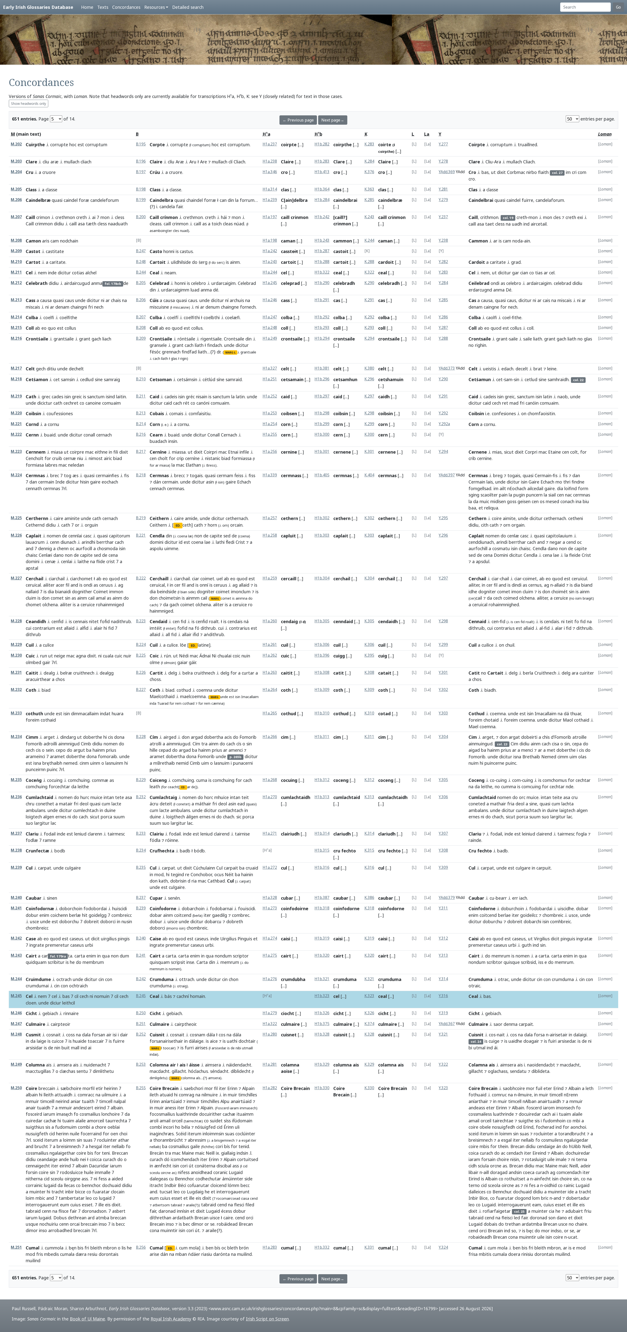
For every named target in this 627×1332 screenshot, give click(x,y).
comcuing (531, 786)
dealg (49, 673)
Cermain (543, 475)
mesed (552, 501)
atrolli (155, 744)
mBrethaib (164, 763)
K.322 (369, 272)
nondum (223, 956)
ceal (337, 273)
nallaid (32, 591)
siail (552, 495)
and (29, 548)
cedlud (87, 379)
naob (562, 397)
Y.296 (443, 535)
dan (33, 482)
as (204, 224)
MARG (215, 598)
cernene (342, 452)
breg (498, 475)
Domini (501, 555)
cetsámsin (187, 379)
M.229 (16, 644)
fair (179, 206)
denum (212, 307)
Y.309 (443, 867)
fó (197, 628)
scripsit (178, 962)
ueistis (489, 369)
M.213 (16, 300)
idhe (473, 591)
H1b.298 (321, 413)
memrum (229, 962)
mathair (498, 804)
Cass (30, 300)
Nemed (548, 757)
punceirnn (36, 769)
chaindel (194, 200)
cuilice (488, 645)
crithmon (489, 217)
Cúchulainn (204, 868)
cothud (184, 690)
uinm (95, 763)
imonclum (241, 591)
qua (106, 956)
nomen (54, 536)
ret (505, 403)
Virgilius (542, 939)
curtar (248, 673)
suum (119, 817)
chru (30, 804)
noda (517, 241)
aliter (218, 604)
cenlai (66, 561)
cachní (183, 996)
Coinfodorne (482, 908)
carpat (44, 868)
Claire (156, 162)
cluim (31, 598)
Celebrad (159, 283)
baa (472, 508)
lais (489, 482)
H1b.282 (321, 144)
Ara (497, 162)
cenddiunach (481, 542)
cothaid (188, 703)
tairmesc (116, 834)
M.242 (16, 938)
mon (104, 217)
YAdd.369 (447, 171)
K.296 (369, 379)
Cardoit (477, 262)
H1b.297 (321, 396)
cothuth (34, 713)
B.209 (141, 338)
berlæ (75, 915)
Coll (30, 328)
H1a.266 (270, 736)
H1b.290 (321, 282)
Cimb (86, 744)
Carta (202, 962)
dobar (156, 915)
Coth (31, 690)
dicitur (64, 273)
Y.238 (443, 240)
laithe (83, 561)
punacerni (243, 763)
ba (88, 750)
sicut (509, 452)
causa (46, 300)
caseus (76, 939)
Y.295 (443, 518)
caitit (287, 673)
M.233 (16, 713)
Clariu (32, 834)
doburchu (492, 921)
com (582, 172)
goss (511, 501)
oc (72, 548)
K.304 (369, 578)
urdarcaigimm (175, 290)
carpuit (543, 868)
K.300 (369, 434)
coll (284, 328)
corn (285, 424)
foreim (32, 720)
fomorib (34, 744)
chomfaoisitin (541, 413)
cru (574, 797)
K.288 (369, 261)
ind (526, 224)
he (72, 962)
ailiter (49, 585)
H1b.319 (321, 938)
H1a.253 (270, 413)
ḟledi (230, 542)
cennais (80, 621)
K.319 (369, 938)
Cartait (495, 673)
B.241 (141, 955)
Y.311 (443, 908)
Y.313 (443, 955)
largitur (41, 823)
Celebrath (37, 283)
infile (244, 452)
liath (537, 339)
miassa (179, 452)
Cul (29, 868)
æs (75, 475)
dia (560, 488)
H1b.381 (321, 368)
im (568, 172)
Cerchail (34, 578)
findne (578, 482)
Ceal (154, 273)
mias (497, 452)
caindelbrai (345, 200)
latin (240, 397)
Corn (155, 424)
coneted (477, 804)
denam (62, 307)
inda (153, 703)
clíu (171, 162)
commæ (100, 780)
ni (102, 300)
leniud (80, 834)
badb (185, 851)
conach (567, 501)
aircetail (539, 224)
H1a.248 (270, 327)
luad (195, 290)
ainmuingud (481, 744)
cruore (175, 172)
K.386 (369, 897)
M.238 (16, 850)
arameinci (35, 756)
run (43, 656)
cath (57, 403)
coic (236, 656)
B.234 (141, 850)
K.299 (369, 423)
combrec (240, 915)
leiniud (528, 834)
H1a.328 (270, 897)
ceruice (88, 604)
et (481, 508)
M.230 (16, 655)
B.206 (141, 300)
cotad (384, 713)
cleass (155, 224)
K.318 (369, 908)
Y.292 (443, 413)
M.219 (16, 396)
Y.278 (443, 161)
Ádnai (205, 656)
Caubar (33, 898)
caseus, (519, 939)
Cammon (478, 241)
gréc (190, 397)
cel (284, 273)
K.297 (369, 396)
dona (119, 737)
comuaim (220, 403)
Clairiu (157, 834)
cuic (118, 656)
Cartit (156, 673)
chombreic (197, 928)
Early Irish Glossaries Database (38, 7)
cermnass (291, 475)
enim (44, 915)
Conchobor (201, 874)
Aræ (180, 162)
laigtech (567, 810)
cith (484, 525)
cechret (70, 403)
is (500, 241)
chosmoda (107, 548)
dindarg (68, 737)
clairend (221, 834)
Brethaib (531, 757)
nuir (127, 656)
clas (285, 190)
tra (204, 744)
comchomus (555, 780)
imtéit (156, 628)
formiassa (241, 458)
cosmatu (501, 548)
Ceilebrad (479, 283)
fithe (516, 317)
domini (32, 561)
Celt (30, 369)
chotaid (491, 720)
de (64, 536)
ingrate (36, 945)
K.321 (369, 978)
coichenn (59, 915)
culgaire (177, 887)
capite (86, 555)
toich (217, 224)
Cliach (239, 162)
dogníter (206, 591)
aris (45, 241)
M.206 (16, 199)
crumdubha (293, 979)
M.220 (16, 413)
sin (516, 379)
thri (566, 482)
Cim (473, 737)
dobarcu (213, 921)
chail (504, 578)
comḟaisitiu (200, 413)
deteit (166, 804)
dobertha (213, 737)
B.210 (141, 379)
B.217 (141, 451)
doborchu (69, 921)
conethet (45, 804)
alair (98, 628)
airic (108, 458)
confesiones (504, 413)
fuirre (527, 200)
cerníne (192, 458)
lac (190, 823)
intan (109, 797)
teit (569, 621)
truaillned (527, 144)
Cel (29, 273)
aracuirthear (38, 679)
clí (230, 162)
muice (96, 797)
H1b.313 (321, 796)
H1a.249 (270, 338)
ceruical (33, 585)
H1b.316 (321, 867)
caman (288, 241)
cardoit (386, 262)
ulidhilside (181, 262)
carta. (544, 956)
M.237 (16, 833)
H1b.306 (321, 644)
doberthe (92, 737)
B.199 (141, 199)
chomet (33, 604)
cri (574, 172)
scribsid (528, 962)
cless (119, 217)
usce (34, 921)
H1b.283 (321, 161)
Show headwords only (28, 103)
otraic (474, 986)
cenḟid (57, 621)
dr (218, 352)
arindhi (88, 542)
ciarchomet (81, 578)
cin (101, 979)
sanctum (96, 397)
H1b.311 (321, 736)
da (475, 501)
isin (67, 397)
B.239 (141, 908)
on (523, 413)
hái (224, 217)
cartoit (288, 262)
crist (110, 561)
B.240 (141, 938)
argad (197, 737)
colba (286, 317)
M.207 (16, 216)
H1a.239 (270, 199)
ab (37, 328)
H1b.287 (321, 251)
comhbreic (560, 921)
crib (472, 458)
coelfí (172, 317)
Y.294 (443, 451)
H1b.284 (321, 199)
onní (204, 585)
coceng (341, 780)
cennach (158, 488)
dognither (82, 591)
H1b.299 (321, 423)
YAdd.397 (447, 475)
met (551, 750)
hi (105, 628)
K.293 (369, 327)
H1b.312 (321, 779)
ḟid (523, 621)
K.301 (369, 451)
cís (238, 744)
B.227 (141, 689)
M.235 (16, 779)
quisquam (160, 962)
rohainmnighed (504, 604)
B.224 (141, 644)
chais (116, 300)
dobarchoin (193, 908)
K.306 (369, 644)
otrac (503, 979)
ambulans (35, 810)
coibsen (289, 413)
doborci (108, 921)
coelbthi (212, 317)
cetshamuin (390, 379)
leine (551, 369)
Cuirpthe (35, 144)
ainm (235, 262)
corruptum (239, 144)
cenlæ (513, 536)
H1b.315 (321, 850)
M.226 (16, 535)
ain (527, 241)
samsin (68, 379)
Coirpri (210, 452)
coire (497, 518)
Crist (240, 542)
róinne (171, 840)
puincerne (494, 763)
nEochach (516, 488)
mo (558, 482)
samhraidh (558, 379)
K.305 (369, 621)
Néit (229, 874)
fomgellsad (480, 488)
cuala (108, 656)
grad (516, 262)
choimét (559, 591)
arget (49, 737)
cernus (535, 585)
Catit (474, 673)
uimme (171, 548)
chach (228, 817)
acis (228, 737)
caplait (340, 536)
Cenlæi (45, 555)
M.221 (16, 423)
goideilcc (529, 915)
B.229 (141, 779)
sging (474, 495)
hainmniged (161, 611)
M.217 (16, 368)
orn (506, 525)
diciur (55, 1003)
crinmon (180, 224)
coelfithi (192, 317)
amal (101, 598)
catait (384, 673)
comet (57, 598)
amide (191, 518)
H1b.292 (321, 317)
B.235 (141, 867)
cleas (228, 224)
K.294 (369, 338)
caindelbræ (390, 200)
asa (81, 224)
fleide (574, 555)
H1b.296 (321, 379)
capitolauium (559, 536)
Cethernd (35, 525)
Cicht (31, 1013)
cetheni (575, 518)
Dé (508, 290)
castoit (341, 251)
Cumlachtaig (163, 797)
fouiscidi (246, 908)
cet (56, 379)
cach (189, 345)
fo (576, 621)
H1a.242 (270, 251)
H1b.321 (321, 978)
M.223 (16, 451)
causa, (487, 300)
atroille (579, 737)
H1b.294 (321, 338)
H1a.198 (270, 240)
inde (52, 273)
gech (41, 369)
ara (575, 673)
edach (507, 369)
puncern (534, 495)
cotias (78, 273)
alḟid (84, 628)
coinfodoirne (294, 908)
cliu (46, 162)
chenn (63, 548)
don (45, 598)
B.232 (141, 796)
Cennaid (477, 621)
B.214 (141, 423)
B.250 (141, 1013)
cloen (31, 1003)
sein (50, 750)
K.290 (369, 282)
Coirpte (477, 144)
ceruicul (579, 578)
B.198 (141, 189)
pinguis (568, 939)
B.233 (141, 833)
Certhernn (37, 518)
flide (100, 561)
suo (29, 823)
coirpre (77, 452)
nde (569, 786)
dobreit (91, 921)
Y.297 (443, 578)
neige (59, 656)
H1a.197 (270, 216)
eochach (110, 482)
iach (523, 898)
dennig (45, 548)
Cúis (154, 300)
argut (79, 750)
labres (51, 465)
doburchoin (512, 908)
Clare (31, 162)
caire (58, 518)
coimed (510, 598)
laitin (121, 397)
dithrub (208, 628)
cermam (225, 475)
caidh (384, 397)
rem (178, 703)
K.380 (369, 368)
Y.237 (443, 216)
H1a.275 (270, 955)
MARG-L (230, 352)
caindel (71, 200)
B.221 (141, 535)
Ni (214, 656)
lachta (567, 804)
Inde (60, 482)
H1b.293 (321, 327)
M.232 (16, 689)
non (68, 555)
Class (31, 190)
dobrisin (178, 881)
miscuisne (159, 307)
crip (180, 458)
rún (167, 656)
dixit (501, 172)
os (542, 501)
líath (199, 345)
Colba (32, 317)
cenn (54, 542)
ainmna (241, 598)
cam (54, 241)
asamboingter (161, 230)
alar (559, 628)
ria (194, 881)
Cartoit (158, 262)
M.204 (16, 171)
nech (512, 307)
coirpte (289, 144)
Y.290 (443, 379)
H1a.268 (270, 779)
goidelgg (98, 915)
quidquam (36, 962)
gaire (95, 482)
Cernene (478, 452)
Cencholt (34, 458)
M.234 (16, 736)
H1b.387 (321, 897)
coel (506, 317)
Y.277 (443, 144)
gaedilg (219, 915)
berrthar (105, 542)
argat (514, 737)
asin (210, 482)
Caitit (32, 673)
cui (28, 628)
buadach (158, 441)
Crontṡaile (37, 339)
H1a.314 (270, 189)
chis (546, 737)
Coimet (100, 591)
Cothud (476, 713)
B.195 (141, 144)
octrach (64, 979)
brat (537, 369)
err (515, 898)
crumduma (161, 986)
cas (336, 300)
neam (170, 273)
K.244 (369, 240)
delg (172, 673)
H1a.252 (270, 396)
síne (220, 379)
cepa (577, 744)
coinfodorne (346, 908)
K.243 (369, 216)
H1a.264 (270, 689)
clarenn (95, 834)
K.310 (369, 713)
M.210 (16, 261)
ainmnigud (69, 744)
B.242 (141, 978)
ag (120, 585)
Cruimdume (38, 979)
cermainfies (107, 475)
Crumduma (162, 979)
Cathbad (216, 881)
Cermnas (35, 475)
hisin (84, 482)
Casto (156, 251)
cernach (110, 518)
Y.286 (443, 317)
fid (111, 628)
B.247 (141, 251)
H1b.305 (321, 621)
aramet (57, 756)
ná (246, 621)
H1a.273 (270, 908)
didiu (59, 224)
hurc (84, 797)
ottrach (186, 979)
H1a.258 (270, 535)
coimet (207, 578)
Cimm (32, 737)
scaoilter (489, 495)
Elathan (193, 465)
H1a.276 (270, 978)
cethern (289, 518)
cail (91, 598)
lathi (220, 542)
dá (566, 713)
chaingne (230, 307)
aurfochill (478, 548)
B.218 (141, 475)
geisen (524, 501)
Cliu (489, 162)
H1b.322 (321, 272)
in (110, 452)
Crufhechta (162, 851)
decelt (522, 369)
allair (187, 634)
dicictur (44, 403)
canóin (532, 403)
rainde (475, 840)
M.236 (16, 796)
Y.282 (443, 261)
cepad (165, 750)
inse (190, 962)
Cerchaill (159, 578)
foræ (84, 200)
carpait (231, 868)
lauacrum (35, 542)
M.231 (16, 672)
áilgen (192, 817)
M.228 (16, 621)
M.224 (16, 475)
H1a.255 (270, 434)
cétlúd (209, 379)
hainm (99, 750)
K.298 (369, 413)
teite (557, 797)
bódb (199, 851)
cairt (286, 956)
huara (117, 713)
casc (87, 536)
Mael (473, 726)
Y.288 (443, 338)
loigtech (34, 817)
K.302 (369, 518)
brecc (179, 475)
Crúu (155, 172)
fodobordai (95, 908)
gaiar (182, 662)
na (508, 224)
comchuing (79, 780)
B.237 (141, 897)
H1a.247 (270, 317)
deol (84, 804)
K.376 (369, 171)
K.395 (369, 655)
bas (485, 172)
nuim (474, 763)
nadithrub (121, 621)
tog (67, 475)
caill (73, 224)
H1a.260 (270, 621)
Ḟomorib (248, 737)
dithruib (477, 628)
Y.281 (443, 189)
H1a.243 (270, 261)
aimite (509, 518)
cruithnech (83, 673)
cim (285, 737)
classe (175, 190)
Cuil (30, 645)
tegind (177, 874)
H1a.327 (270, 368)
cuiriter (586, 673)
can (223, 200)
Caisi (474, 939)
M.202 (16, 144)
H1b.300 (321, 434)
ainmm (193, 598)
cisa (555, 744)
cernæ (69, 458)
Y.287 (443, 327)
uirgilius (109, 939)
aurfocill (84, 548)
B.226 (141, 672)
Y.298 (443, 621)
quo (52, 328)
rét (186, 403)
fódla (155, 840)
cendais (235, 621)
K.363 (369, 189)
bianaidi (63, 591)
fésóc (155, 352)
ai (94, 217)
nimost (96, 458)
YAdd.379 (447, 897)
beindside (166, 591)
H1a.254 (270, 423)
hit (84, 915)
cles (176, 230)
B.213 (141, 413)
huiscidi (119, 908)
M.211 (16, 272)
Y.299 (443, 644)
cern (285, 435)
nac (568, 495)
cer (177, 585)
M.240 (16, 897)
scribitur (56, 962)
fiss (252, 475)
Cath (31, 397)
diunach (68, 542)
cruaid (252, 868)
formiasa (35, 465)
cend (571, 542)
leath (155, 786)
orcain (236, 525)
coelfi (48, 317)
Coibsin (33, 413)
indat (105, 713)
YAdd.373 (447, 368)
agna (81, 656)
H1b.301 (321, 451)
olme (155, 662)
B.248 (141, 261)
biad (117, 458)
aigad (474, 750)
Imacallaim (250, 696)
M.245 (16, 995)
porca (106, 817)
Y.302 (443, 689)
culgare (523, 868)
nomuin (101, 996)
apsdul (482, 561)
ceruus (106, 585)
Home (87, 7)
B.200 (141, 216)
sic (238, 817)
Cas (472, 300)
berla (528, 673)
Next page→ (332, 120)
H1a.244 (270, 272)
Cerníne (158, 452)
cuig (382, 656)
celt (285, 369)
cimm (562, 757)
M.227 (16, 578)
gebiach (50, 1013)
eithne (101, 452)
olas (582, 757)
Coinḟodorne (163, 908)
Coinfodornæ (40, 908)
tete (119, 797)
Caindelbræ (38, 200)
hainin (247, 874)
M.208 (16, 240)
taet (489, 224)
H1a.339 (270, 475)
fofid (182, 628)
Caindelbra (161, 200)
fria (510, 804)
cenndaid (343, 621)
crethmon (65, 217)
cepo (61, 750)
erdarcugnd (480, 290)
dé (215, 290)
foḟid (105, 621)
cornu (183, 424)
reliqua (491, 508)
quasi (57, 200)
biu (586, 501)
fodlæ (32, 840)
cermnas (51, 488)
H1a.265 (270, 713)
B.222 (141, 578)
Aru (192, 162)
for (503, 307)
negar (555, 542)
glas (174, 358)
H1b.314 (321, 833)
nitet (94, 621)
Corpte (157, 144)
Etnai (233, 452)
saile (513, 339)
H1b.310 (321, 713)
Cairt (31, 956)
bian (184, 592)
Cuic (30, 656)
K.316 (369, 867)
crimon (43, 217)
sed (97, 555)
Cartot (33, 262)
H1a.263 (270, 672)
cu (492, 898)
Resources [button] (154, 7)
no (580, 339)
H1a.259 (270, 578)
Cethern (477, 518)
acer (60, 585)
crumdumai (37, 986)
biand (586, 585)
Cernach (229, 435)
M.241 (16, 908)
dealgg (107, 673)
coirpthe (342, 144)
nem (42, 273)
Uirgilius (228, 939)
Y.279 (443, 199)
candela (167, 206)
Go (618, 7)
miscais (33, 307)
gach (96, 339)
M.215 (16, 327)
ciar (195, 578)
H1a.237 (270, 144)
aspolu (156, 548)
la (237, 200)
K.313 (369, 796)
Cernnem (36, 452)
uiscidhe (566, 908)
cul (284, 868)
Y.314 (443, 978)
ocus (219, 874)
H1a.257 (270, 518)
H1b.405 (321, 475)
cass (285, 300)
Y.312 (443, 938)
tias (539, 273)
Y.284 (443, 282)
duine (110, 810)
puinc (52, 769)
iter (207, 915)
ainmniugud (178, 744)
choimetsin (170, 598)
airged (169, 737)
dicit (95, 939)
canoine (93, 403)
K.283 (369, 144)
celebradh (344, 283)
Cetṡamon (37, 379)
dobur (32, 915)
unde (80, 300)
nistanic (212, 458)
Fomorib (477, 757)
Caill (30, 217)
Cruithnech (545, 673)
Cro (472, 172)
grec (46, 397)
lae (207, 542)
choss (155, 679)
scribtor (494, 962)
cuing (501, 780)
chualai (224, 656)
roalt (214, 621)
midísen (498, 501)
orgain (517, 525)
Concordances (126, 7)
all (168, 634)
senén (174, 898)
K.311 (369, 736)
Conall (213, 435)
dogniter (487, 591)
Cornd (32, 424)
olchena (50, 604)
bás (168, 996)
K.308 (369, 672)
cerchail (341, 578)
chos (476, 679)
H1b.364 (321, 189)
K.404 (369, 475)
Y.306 (443, 796)
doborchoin (70, 908)
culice (172, 645)
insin (172, 441)
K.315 (369, 850)
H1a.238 (270, 161)
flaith (543, 172)
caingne (491, 307)
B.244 (141, 272)
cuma (201, 780)
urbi (209, 945)
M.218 (16, 379)
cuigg (339, 656)
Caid (154, 397)
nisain (201, 397)
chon (233, 979)
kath (163, 881)
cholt (163, 458)
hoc (72, 144)
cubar (287, 898)
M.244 (16, 978)
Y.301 (443, 672)
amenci (236, 750)
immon (116, 591)
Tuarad (163, 703)
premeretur (57, 945)
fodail (50, 834)
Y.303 (443, 713)
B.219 (141, 518)
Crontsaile (234, 339)
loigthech (175, 817)
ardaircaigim (539, 283)
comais (176, 413)
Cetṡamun (480, 379)
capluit (288, 536)
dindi (516, 585)
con (108, 979)
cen (153, 458)
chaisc (31, 555)
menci (527, 750)
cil (76, 996)
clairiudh (290, 834)
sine (99, 379)
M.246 (16, 1013)
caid (168, 403)
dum (124, 956)
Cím (154, 737)
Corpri (531, 452)
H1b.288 (321, 261)
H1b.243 (321, 240)
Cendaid (158, 621)
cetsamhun (345, 379)
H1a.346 (270, 171)
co (531, 273)
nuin (245, 656)
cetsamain (292, 379)
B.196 (141, 161)
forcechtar (59, 786)
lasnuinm (114, 763)
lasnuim (221, 763)
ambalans (478, 810)
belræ (66, 673)
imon (516, 591)
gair (46, 662)
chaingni (79, 307)
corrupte (59, 144)
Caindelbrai (481, 200)
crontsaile (291, 339)
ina (578, 501)
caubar (340, 898)
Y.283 (443, 272)
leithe (486, 786)
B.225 (141, 655)
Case (31, 939)
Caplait (33, 536)
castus (186, 251)
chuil (509, 645)
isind (110, 397)
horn (212, 525)
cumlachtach (230, 810)
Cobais (157, 413)
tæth (91, 224)
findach (214, 345)
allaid (244, 585)
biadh (490, 690)
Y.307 (443, 833)
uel (220, 578)
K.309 (369, 689)
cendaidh (388, 621)
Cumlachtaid (39, 797)
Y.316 (443, 995)
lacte (116, 804)
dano (58, 555)
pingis (124, 939)
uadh (517, 224)
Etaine (554, 452)
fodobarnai (221, 908)
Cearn (156, 435)
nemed (70, 763)
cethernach (237, 518)
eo (44, 328)
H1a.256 (270, 451)
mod (159, 874)
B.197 (141, 171)
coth (286, 690)
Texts (102, 7)
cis (110, 737)
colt (574, 452)
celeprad (290, 283)
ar (495, 241)
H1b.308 (321, 672)
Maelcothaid (162, 696)
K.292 (369, 317)
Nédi (184, 656)
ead (241, 804)
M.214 (16, 317)
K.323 (369, 995)
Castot (33, 251)
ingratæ (584, 939)
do (194, 262)
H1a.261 (270, 644)
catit (338, 673)
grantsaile (248, 352)
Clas (473, 190)
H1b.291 (321, 300)
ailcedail (535, 488)
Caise (155, 939)
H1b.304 (321, 578)
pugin (519, 495)
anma (206, 290)
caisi (285, 939)
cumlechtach (85, 810)
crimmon (44, 224)
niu (80, 458)
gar (515, 273)
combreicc (121, 915)
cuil (284, 645)
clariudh (342, 834)
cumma (508, 786)
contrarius (239, 628)
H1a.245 (270, 282)
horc (208, 797)
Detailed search (188, 7)
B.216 (141, 434)
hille (153, 750)
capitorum (119, 536)
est (81, 144)
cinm (84, 763)
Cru (29, 172)
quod (177, 328)
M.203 (16, 161)
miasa (57, 452)
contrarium (44, 628)
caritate (57, 262)
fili (115, 452)
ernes (60, 817)
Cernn (32, 435)
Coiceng (158, 780)
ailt (503, 488)
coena (182, 536)
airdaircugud (77, 283)
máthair (203, 804)
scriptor (241, 956)
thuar (575, 713)
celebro (198, 283)
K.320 (369, 955)
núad (239, 224)
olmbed (33, 662)
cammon (342, 241)
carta (79, 956)
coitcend (182, 915)
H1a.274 (270, 938)
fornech (248, 307)
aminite (72, 518)
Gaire (534, 482)
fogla (581, 834)
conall (89, 435)
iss (540, 962)
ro (250, 604)
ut (493, 172)
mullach (71, 162)
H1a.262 (270, 655)
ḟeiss (238, 475)
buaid (50, 435)
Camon (33, 241)
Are (203, 162)
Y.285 (443, 300)
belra (187, 673)
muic (484, 501)
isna (37, 763)
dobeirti (529, 737)
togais (196, 475)
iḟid (196, 634)
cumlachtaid (346, 797)
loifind (570, 488)
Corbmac (516, 172)
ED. (178, 525)
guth (526, 945)
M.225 (16, 518)
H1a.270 (270, 796)
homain (197, 996)
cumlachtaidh (295, 797)
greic (77, 397)
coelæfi (232, 317)
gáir (192, 662)
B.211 (141, 396)
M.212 (16, 282)
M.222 (16, 434)
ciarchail (57, 578)
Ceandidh (36, 621)
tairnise (242, 834)
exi (580, 217)
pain (503, 495)
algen (48, 817)
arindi (501, 542)
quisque (512, 962)
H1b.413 (321, 171)
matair (65, 804)
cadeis (171, 397)
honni (168, 251)
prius (111, 750)
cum (106, 804)
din (231, 200)
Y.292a (444, 423)
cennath (34, 488)
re (187, 874)
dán (157, 482)
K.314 (369, 833)
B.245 (141, 995)
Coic (154, 656)
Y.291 (443, 396)
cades (57, 397)
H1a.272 (270, 867)
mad (513, 403)
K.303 (369, 535)
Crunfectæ (37, 851)
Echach (244, 482)
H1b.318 (321, 908)
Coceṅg (34, 780)
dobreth (234, 921)
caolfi (491, 317)
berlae (504, 915)
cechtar (583, 780)
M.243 (16, 955)
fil (67, 585)
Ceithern (159, 518)
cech (496, 403)
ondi (495, 283)
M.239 (16, 867)
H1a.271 (270, 833)
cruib (57, 458)
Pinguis (245, 939)
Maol (568, 720)
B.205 (141, 282)
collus (197, 328)
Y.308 (443, 850)
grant (84, 339)
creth (81, 217)
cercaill (288, 578)
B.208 (141, 327)
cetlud (531, 379)
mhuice (221, 797)
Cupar (156, 898)
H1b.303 (321, 535)
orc (522, 797)
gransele (158, 345)
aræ (54, 162)
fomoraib (107, 756)
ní (227, 300)
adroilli (50, 744)
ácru (154, 804)
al (541, 628)
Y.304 (443, 736)
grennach (171, 352)
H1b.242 (321, 216)
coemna (204, 690)
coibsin (340, 413)
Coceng (476, 780)
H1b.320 (321, 955)
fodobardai (540, 908)
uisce (173, 921)
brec (54, 475)
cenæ (50, 561)
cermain (46, 482)
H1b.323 (321, 995)
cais (546, 300)
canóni (202, 403)
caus (69, 300)
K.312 (369, 779)
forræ (210, 200)
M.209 (16, 251)
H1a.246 (270, 300)
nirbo (531, 172)
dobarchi (532, 921)
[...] (300, 144)
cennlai (75, 536)
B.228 (141, 736)
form (583, 488)
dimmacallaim (85, 713)
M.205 (16, 189)
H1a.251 (270, 379)
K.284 (369, 161)
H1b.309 (321, 689)
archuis (237, 300)
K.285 (369, 199)
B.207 (141, 317)
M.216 (16, 338)
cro (284, 172)
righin (480, 345)
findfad (189, 352)
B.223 (141, 621)
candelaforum (550, 200)
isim (578, 598)
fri (90, 307)
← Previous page (298, 120)
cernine (289, 452)
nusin (126, 921)
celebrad (562, 283)
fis (126, 475)
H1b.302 (321, 518)
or (77, 525)
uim (205, 763)
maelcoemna (193, 696)
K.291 (369, 300)
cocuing (54, 780)
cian (524, 273)
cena (113, 555)
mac (89, 452)
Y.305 (443, 779)
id (180, 542)
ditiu (51, 369)
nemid (182, 763)
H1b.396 (321, 655)
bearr (501, 898)
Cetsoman (161, 379)
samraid (234, 379)
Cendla (157, 536)
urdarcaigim (223, 283)
